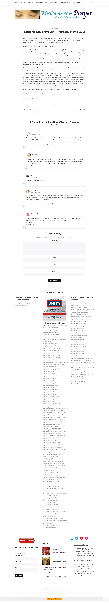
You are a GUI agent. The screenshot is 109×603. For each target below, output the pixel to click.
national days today (47, 431)
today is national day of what (49, 467)
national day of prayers (48, 410)
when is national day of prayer (60, 520)
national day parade (61, 417)
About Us (22, 3)
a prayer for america (75, 303)
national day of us (61, 414)
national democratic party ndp (60, 431)
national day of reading (60, 410)
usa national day (47, 481)
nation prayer (83, 314)
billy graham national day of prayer (51, 327)
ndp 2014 (89, 360)
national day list (46, 361)
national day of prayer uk (48, 401)
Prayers (30, 3)
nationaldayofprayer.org (48, 453)
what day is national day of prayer (50, 484)
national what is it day (60, 449)
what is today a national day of (50, 500)
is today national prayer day (49, 345)
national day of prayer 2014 (77, 318)
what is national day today (49, 491)
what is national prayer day (49, 493)
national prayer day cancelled (49, 440)
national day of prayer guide (49, 376)
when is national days (48, 522)
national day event (47, 354)
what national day (61, 506)
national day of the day (48, 412)
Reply (24, 147)
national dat (46, 352)
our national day (47, 454)
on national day (58, 453)
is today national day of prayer (50, 343)
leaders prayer (88, 311)
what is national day (58, 488)
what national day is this (62, 511)
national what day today (48, 449)
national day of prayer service (77, 351)
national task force (47, 447)
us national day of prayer (57, 479)
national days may (56, 428)
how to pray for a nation (76, 309)
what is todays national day (49, 506)
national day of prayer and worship (79, 321)
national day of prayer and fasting (50, 368)
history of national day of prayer (51, 332)
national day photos (47, 419)
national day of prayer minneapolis (51, 385)
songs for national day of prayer (50, 461)
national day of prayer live (77, 334)
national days (57, 424)
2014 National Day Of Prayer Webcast (82, 298)
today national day (60, 474)
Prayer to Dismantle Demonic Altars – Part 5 (59, 560)
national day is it (47, 359)
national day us (46, 422)
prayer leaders (74, 374)
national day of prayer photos (50, 387)
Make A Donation (77, 3)
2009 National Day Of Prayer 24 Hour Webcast (26, 298)
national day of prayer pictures (50, 389)
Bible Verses (39, 3)
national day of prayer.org (62, 408)
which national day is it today (49, 527)
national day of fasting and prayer (50, 362)
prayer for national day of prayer (78, 371)
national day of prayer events (49, 373)
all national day (54, 325)
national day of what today (49, 417)
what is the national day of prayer (50, 497)
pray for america (86, 364)
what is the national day (62, 493)
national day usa (55, 422)
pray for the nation (83, 365)
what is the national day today (50, 499)
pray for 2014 (79, 364)
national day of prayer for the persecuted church (54, 375)
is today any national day (49, 341)
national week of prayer (58, 447)
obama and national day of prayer (78, 362)
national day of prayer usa (49, 405)
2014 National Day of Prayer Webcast (79, 302)
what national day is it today (49, 511)
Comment (54, 240)
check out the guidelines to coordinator (65, 50)
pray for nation (74, 365)
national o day (46, 437)
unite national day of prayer (59, 476)
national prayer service (48, 446)
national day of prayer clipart (49, 371)
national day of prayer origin (77, 339)
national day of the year (60, 412)
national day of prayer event (21, 305)
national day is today (56, 359)
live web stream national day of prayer (79, 312)
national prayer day (60, 438)
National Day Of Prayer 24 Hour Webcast (24, 303)
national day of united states (49, 414)
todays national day (47, 476)
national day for (46, 355)
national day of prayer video (77, 355)
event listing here (70, 68)
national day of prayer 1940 (49, 366)
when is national (59, 518)
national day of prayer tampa (49, 398)
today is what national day (49, 474)
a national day (46, 325)
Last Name (18, 567)
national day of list (64, 362)
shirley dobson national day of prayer (51, 458)
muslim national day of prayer (50, 348)
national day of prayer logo (49, 384)
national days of (46, 430)
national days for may (48, 426)
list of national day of (62, 345)
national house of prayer (48, 435)
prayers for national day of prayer (50, 456)
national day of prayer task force (50, 399)
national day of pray (47, 364)
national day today (57, 421)
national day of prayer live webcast (79, 335)
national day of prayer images (50, 382)
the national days (60, 463)
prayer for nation (75, 369)
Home (16, 3)
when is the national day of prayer (50, 525)
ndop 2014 (83, 360)
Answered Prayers (65, 3)
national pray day (55, 437)
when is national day (47, 520)
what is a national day (48, 488)
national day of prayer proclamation (51, 396)
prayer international (56, 454)
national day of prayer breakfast (50, 369)
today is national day (48, 465)
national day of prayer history (49, 378)
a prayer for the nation (86, 303)
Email (54, 264)
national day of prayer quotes (77, 348)
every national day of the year (59, 329)
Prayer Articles (79, 592)
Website (54, 271)
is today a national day (61, 339)
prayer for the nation (88, 372)
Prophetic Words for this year (51, 573)
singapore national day (48, 460)
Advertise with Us (20, 592)
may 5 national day (47, 346)
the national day (62, 461)
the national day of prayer (49, 463)
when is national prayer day (60, 522)
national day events (57, 354)
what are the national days (61, 483)
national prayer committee (49, 438)
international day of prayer (49, 338)
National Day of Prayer (20, 302)
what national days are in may (50, 514)
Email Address (19, 555)
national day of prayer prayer (49, 391)
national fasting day (56, 433)
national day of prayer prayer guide (51, 392)
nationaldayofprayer (54, 451)
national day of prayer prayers (50, 394)
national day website (47, 424)
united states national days (62, 477)
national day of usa (47, 415)
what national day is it (48, 507)
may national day (57, 346)
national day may (56, 361)
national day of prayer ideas (49, 380)
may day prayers (74, 314)
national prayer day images (49, 442)
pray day (73, 364)
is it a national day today (48, 339)
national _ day (61, 348)
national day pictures (58, 419)
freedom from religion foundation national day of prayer (55, 331)
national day (53, 352)
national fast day (47, 433)
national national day (60, 435)
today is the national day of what (50, 472)
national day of (64, 361)
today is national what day (49, 469)
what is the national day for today (50, 495)
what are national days (48, 483)
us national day (46, 479)
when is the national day (48, 523)
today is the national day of (49, 470)
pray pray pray (74, 367)
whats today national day (49, 518)
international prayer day (61, 338)
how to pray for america (88, 309)
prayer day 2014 (90, 367)
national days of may (56, 430)
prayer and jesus (82, 367)
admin (32, 191)
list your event (50, 52)
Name (54, 257)
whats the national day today (49, 516)
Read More (90, 560)
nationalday (46, 451)
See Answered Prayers (81, 545)
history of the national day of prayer (51, 334)
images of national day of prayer (50, 336)
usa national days (56, 481)
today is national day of (59, 465)
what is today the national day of (50, 504)
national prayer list (47, 444)
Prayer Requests (69, 592)
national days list (47, 428)
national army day (47, 350)
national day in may (47, 357)
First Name (18, 561)
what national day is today (50, 513)
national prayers (58, 446)
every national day (47, 329)
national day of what (57, 415)
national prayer (63, 437)
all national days (63, 325)
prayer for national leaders (77, 372)
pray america (91, 362)
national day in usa (57, 357)
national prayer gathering (62, 442)
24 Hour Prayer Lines (45, 592)
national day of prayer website (50, 407)
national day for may (56, 355)
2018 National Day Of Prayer (54, 323)
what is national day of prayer (49, 490)
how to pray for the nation (77, 311)
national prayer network (58, 444)
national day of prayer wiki (49, 408)
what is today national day (49, 502)
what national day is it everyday (50, 509)
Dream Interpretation (51, 3)
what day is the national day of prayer (51, 486)
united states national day (49, 477)
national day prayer (47, 421)
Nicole (34, 154)
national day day (60, 352)
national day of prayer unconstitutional (52, 403)
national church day (57, 350)
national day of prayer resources (78, 350)
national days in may (59, 426)
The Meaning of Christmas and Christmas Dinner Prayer (59, 550)
